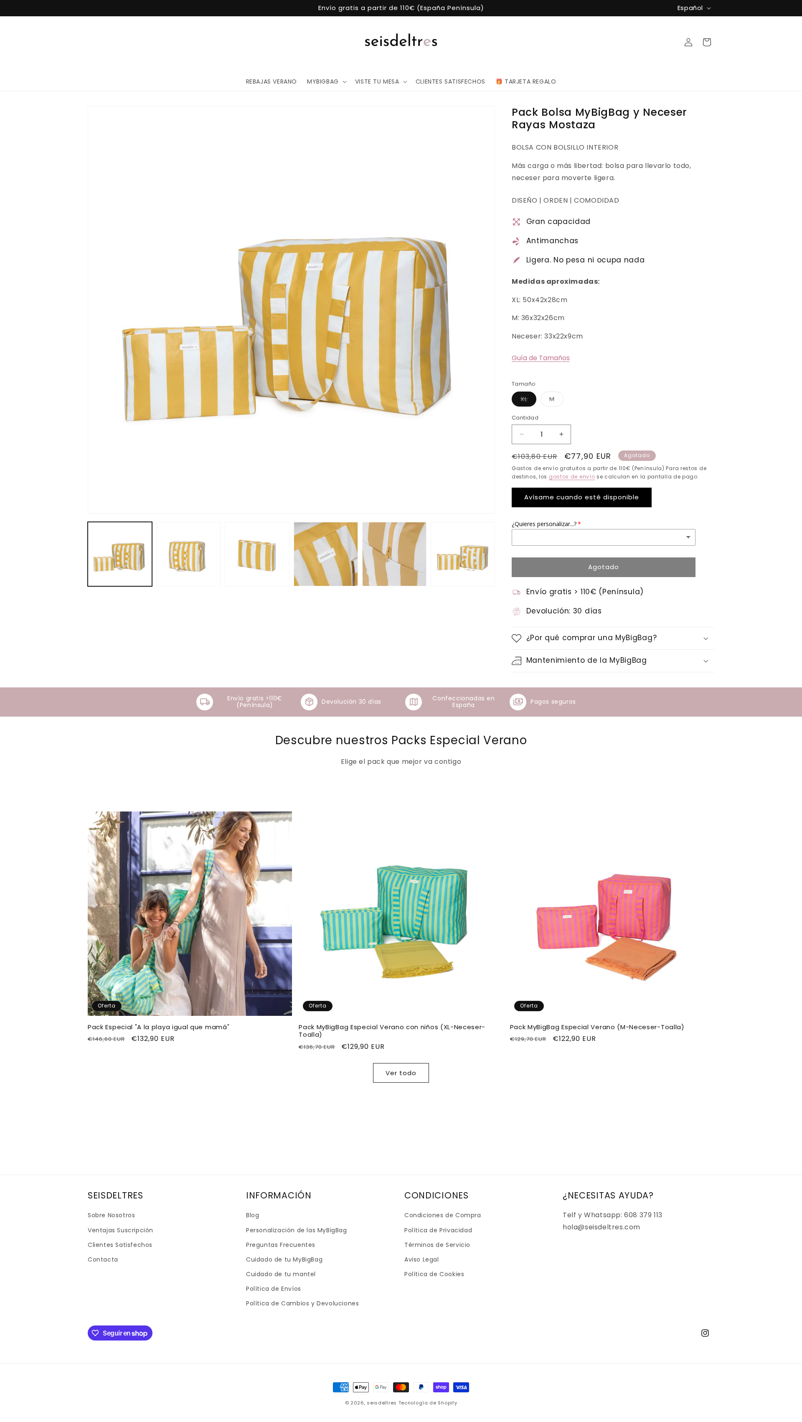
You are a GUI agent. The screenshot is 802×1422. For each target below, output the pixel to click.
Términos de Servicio (437, 1245)
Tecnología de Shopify (427, 1402)
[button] (326, 81)
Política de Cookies (434, 1274)
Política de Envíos (273, 1289)
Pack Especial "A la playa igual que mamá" (158, 1027)
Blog (252, 1215)
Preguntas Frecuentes (280, 1245)
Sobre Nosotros (111, 1215)
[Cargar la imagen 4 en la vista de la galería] (326, 554)
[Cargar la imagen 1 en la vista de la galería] (120, 554)
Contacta (103, 1259)
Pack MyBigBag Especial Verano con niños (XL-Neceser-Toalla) (392, 1031)
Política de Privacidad (438, 1230)
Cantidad (525, 418)
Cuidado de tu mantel (281, 1274)
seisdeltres (382, 1402)
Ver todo (401, 1072)
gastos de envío (572, 476)
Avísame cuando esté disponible (581, 497)
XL (528, 400)
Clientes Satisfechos (120, 1245)
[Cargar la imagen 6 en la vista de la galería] (463, 554)
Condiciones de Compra (442, 1215)
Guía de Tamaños (541, 358)
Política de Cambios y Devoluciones (302, 1303)
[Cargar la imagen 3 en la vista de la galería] (257, 554)
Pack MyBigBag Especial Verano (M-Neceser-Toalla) (597, 1027)
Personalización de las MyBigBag (296, 1230)
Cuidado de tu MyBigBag (284, 1259)
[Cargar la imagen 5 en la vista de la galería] (394, 554)
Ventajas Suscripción (120, 1230)
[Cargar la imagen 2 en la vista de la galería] (188, 554)
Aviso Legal (421, 1259)
